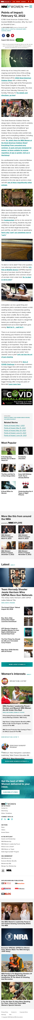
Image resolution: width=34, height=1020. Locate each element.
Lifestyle (12, 29)
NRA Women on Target (7, 849)
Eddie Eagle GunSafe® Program (18, 746)
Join (14, 1)
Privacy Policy (4, 1012)
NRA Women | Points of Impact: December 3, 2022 (7, 553)
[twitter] (8, 34)
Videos (3, 830)
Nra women (9, 712)
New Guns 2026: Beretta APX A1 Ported (9, 651)
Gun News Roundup (10, 419)
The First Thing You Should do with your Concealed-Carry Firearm (10, 641)
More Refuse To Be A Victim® (9, 737)
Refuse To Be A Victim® (18, 681)
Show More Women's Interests (19, 761)
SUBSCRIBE (10, 792)
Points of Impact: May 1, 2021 (14, 425)
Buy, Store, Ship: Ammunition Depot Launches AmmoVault (8, 620)
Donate (23, 1)
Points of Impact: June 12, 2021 (15, 433)
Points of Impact (9, 417)
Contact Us (4, 808)
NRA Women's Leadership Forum (10, 844)
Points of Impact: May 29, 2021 (15, 430)
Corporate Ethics (24, 1012)
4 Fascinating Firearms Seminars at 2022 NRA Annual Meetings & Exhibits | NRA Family (16, 716)
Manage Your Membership (8, 866)
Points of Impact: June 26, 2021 (15, 435)
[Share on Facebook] (3, 34)
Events (9, 31)
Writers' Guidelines (6, 813)
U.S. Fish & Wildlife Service (16, 268)
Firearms (12, 603)
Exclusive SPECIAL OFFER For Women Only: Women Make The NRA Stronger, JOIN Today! (15, 950)
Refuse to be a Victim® (7, 847)
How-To (7, 29)
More (12, 565)
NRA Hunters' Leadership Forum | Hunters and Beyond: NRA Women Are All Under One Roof (17, 708)
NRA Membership (6, 841)
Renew (18, 1)
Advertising (4, 811)
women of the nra (19, 712)
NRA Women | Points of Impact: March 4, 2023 (7, 537)
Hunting (3, 31)
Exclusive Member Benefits (9, 861)
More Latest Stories (21, 664)
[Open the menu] (30, 6)
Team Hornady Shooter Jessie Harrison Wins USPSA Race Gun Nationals (16, 592)
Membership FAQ (6, 863)
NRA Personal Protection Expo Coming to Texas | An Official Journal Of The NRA (17, 731)
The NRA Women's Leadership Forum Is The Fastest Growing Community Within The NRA (16, 924)
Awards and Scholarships (8, 839)
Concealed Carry (21, 29)
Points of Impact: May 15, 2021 (15, 428)
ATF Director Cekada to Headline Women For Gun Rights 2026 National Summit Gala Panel (10, 631)
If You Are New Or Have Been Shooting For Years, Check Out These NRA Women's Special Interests (15, 1003)
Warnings (3, 1014)
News (2, 29)
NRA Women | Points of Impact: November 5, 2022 (24, 553)
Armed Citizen (5, 832)
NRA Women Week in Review (22, 417)
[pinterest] (12, 34)
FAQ (10, 1014)
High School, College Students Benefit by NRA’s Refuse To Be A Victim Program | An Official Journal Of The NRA (17, 723)
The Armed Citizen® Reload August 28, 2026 (10, 608)
